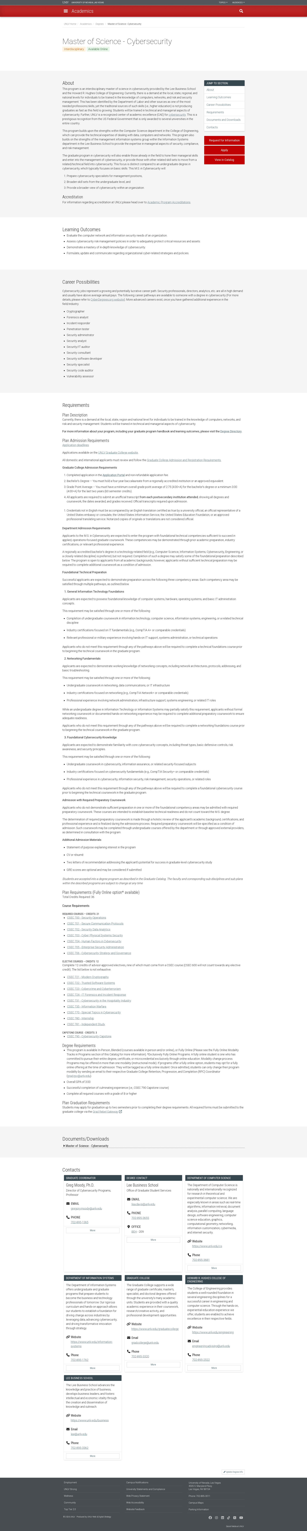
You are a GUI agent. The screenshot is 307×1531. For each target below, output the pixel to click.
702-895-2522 (201, 1359)
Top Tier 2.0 (70, 1509)
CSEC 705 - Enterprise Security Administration (95, 947)
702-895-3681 (201, 1260)
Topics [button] (222, 2)
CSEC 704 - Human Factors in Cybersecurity (94, 941)
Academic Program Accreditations (168, 202)
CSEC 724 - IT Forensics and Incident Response (96, 994)
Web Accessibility (135, 1502)
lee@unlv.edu (79, 1434)
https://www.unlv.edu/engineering (213, 1332)
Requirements (215, 112)
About (210, 89)
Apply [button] (224, 150)
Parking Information (199, 1509)
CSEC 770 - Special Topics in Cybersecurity (94, 1012)
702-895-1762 (79, 1360)
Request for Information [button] (224, 140)
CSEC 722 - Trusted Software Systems (91, 983)
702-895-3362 (79, 1447)
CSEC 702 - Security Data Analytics (88, 929)
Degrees (100, 24)
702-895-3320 (140, 1356)
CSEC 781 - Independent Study (86, 1024)
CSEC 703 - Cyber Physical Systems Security (95, 935)
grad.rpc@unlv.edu (78, 1076)
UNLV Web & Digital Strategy (99, 1517)
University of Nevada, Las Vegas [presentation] (87, 2)
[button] (65, 11)
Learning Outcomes (219, 97)
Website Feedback (135, 1509)
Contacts (212, 127)
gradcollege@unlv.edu (145, 1342)
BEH (134, 1231)
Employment (70, 1482)
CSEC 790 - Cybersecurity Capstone (89, 1036)
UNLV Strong (70, 1489)
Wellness (68, 1496)
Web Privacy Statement (138, 1496)
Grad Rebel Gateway (105, 1111)
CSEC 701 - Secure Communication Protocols (95, 923)
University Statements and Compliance (145, 1489)
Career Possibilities (219, 104)
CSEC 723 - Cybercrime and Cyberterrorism (94, 988)
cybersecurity (177, 114)
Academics (86, 24)
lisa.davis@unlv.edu (143, 1204)
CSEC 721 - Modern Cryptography (88, 977)
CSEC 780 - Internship (80, 1018)
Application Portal (114, 475)
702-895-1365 (79, 1222)
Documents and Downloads (224, 119)
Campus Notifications (137, 1482)
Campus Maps (196, 1502)
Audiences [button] (237, 2)
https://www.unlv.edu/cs (207, 1246)
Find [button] (241, 11)
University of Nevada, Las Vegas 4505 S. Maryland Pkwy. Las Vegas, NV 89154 (205, 1486)
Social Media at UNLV (235, 1526)
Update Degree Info (234, 1472)
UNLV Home (70, 24)
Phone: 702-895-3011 (199, 1496)
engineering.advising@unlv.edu (211, 1346)
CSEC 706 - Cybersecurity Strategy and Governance (99, 953)
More (92, 1230)
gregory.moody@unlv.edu (86, 1208)
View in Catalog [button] (224, 159)
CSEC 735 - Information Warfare (86, 1006)
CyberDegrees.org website (107, 299)
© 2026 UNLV (69, 1517)
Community (70, 1502)
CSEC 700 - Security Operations (86, 917)
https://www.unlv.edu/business (90, 1420)
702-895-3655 (140, 1218)
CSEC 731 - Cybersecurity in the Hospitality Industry (99, 1000)
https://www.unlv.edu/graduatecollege (155, 1329)
